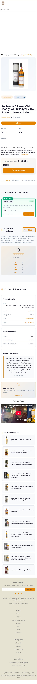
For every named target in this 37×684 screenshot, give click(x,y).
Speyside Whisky (26, 55)
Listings (7, 180)
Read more (24, 155)
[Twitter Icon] (18, 594)
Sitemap (18, 652)
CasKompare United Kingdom (18, 663)
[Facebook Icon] (15, 594)
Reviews (16, 180)
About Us (18, 643)
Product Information (29, 180)
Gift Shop (18, 633)
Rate (19, 123)
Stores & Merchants (18, 620)
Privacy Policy (18, 649)
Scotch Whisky (14, 55)
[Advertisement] (18, 27)
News (18, 630)
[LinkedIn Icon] (21, 594)
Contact (18, 646)
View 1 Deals (20, 170)
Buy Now (27, 214)
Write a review (30, 229)
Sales (18, 617)
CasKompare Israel (18, 666)
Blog (18, 626)
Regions (18, 614)
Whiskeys (4, 55)
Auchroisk (31, 311)
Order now (17, 395)
